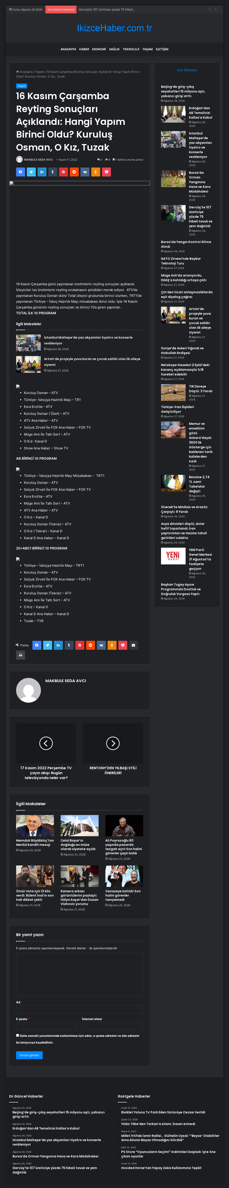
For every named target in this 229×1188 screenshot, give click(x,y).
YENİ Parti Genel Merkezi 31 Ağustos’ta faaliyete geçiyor (200, 559)
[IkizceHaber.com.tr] (114, 28)
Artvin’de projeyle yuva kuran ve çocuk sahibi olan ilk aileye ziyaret (200, 321)
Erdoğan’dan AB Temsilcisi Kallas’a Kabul (200, 113)
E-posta (23, 1019)
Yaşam (147, 49)
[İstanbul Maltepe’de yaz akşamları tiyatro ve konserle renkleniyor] (28, 343)
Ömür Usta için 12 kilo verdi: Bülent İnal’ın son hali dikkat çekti (35, 895)
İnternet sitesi (92, 1019)
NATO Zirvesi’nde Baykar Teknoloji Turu (181, 261)
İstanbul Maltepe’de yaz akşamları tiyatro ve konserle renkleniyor (200, 145)
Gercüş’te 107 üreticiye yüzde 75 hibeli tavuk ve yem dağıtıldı (121, 9)
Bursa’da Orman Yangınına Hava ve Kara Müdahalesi (199, 182)
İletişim (162, 49)
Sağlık (114, 49)
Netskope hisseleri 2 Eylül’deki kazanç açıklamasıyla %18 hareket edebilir (185, 370)
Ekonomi (99, 49)
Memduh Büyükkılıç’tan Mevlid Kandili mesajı (35, 842)
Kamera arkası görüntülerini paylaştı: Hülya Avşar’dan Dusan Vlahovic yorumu (79, 897)
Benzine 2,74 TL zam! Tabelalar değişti (199, 484)
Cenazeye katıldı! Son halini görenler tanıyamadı (123, 895)
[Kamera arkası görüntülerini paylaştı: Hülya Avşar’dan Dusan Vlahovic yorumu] (80, 876)
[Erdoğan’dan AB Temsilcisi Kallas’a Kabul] (173, 114)
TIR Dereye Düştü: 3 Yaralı (200, 388)
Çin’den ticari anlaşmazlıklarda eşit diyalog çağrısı (187, 294)
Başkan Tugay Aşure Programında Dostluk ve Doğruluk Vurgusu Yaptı (181, 589)
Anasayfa (68, 49)
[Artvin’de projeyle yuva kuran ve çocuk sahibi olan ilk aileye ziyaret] (28, 364)
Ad (19, 1002)
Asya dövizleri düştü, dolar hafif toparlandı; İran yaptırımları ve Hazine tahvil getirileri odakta (184, 531)
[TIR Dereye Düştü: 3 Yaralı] (173, 392)
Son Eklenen (187, 70)
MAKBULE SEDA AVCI (38, 159)
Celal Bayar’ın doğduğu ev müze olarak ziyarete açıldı (78, 844)
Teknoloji (131, 49)
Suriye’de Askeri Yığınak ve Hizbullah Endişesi (182, 350)
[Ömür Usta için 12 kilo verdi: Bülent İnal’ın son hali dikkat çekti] (35, 876)
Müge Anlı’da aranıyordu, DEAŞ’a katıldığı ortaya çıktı (183, 277)
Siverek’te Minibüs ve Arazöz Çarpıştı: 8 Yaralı (184, 509)
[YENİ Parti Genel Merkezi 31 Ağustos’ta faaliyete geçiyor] (173, 556)
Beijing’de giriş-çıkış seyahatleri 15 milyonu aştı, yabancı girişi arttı (183, 91)
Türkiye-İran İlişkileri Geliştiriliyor (177, 409)
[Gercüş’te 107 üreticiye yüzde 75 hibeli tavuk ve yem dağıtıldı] (173, 213)
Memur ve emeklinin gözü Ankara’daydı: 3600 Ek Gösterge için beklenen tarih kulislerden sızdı (201, 442)
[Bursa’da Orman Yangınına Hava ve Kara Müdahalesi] (173, 178)
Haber (84, 49)
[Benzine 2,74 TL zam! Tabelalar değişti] (173, 483)
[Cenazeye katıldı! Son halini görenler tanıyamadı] (124, 876)
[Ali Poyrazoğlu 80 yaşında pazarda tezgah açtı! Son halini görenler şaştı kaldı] (124, 825)
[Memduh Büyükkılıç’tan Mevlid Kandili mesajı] (35, 825)
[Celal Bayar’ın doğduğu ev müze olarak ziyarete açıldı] (80, 825)
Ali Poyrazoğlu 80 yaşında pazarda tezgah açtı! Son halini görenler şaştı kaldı (123, 846)
